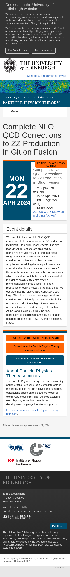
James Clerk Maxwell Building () (48, 213)
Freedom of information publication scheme (28, 510)
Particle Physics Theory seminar (51, 164)
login (60, 567)
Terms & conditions (14, 493)
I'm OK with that (17, 50)
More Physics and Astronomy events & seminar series (36, 360)
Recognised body (14, 544)
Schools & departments (42, 75)
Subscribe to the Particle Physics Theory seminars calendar (36, 348)
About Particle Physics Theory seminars (29, 373)
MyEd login (58, 526)
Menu (16, 113)
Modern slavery (12, 501)
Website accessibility (15, 507)
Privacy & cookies (13, 497)
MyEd (62, 75)
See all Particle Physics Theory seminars (36, 337)
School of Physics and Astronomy (28, 97)
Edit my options (44, 50)
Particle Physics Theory (31, 102)
